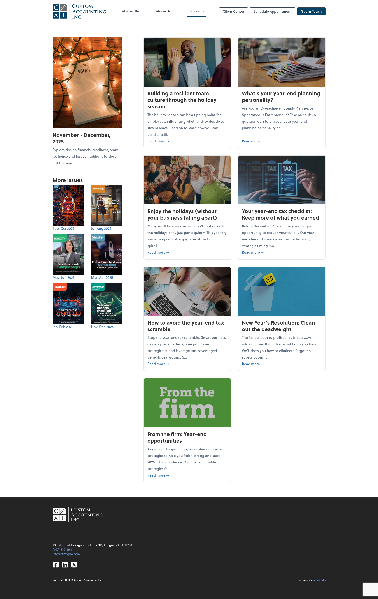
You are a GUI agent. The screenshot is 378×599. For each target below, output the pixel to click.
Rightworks (319, 580)
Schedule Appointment (273, 11)
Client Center (233, 11)
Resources (196, 11)
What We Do (130, 11)
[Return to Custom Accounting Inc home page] (79, 11)
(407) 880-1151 (62, 549)
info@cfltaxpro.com (66, 553)
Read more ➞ (187, 140)
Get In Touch (311, 11)
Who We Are (164, 11)
